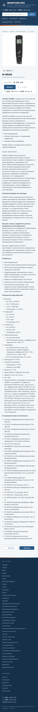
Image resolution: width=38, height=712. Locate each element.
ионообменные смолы (8, 620)
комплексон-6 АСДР (8, 623)
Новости (5, 18)
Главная (5, 31)
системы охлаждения (8, 648)
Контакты (18, 22)
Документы (23, 18)
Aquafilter (5, 565)
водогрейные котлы (8, 612)
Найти (32, 14)
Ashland (4, 567)
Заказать (10, 87)
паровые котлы (6, 639)
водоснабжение (7, 615)
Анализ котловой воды (18, 31)
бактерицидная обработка (10, 609)
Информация (6, 691)
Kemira (4, 579)
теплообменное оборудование (11, 651)
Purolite (4, 587)
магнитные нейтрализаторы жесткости (14, 628)
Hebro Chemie (6, 576)
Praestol (4, 584)
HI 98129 (7, 71)
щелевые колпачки (7, 667)
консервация (6, 626)
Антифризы (5, 598)
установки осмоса (7, 662)
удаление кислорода (8, 656)
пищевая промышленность (10, 642)
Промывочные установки (9, 606)
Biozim (4, 570)
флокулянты (5, 664)
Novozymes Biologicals (8, 581)
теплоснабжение (7, 653)
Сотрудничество (7, 22)
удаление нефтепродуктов (10, 659)
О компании (13, 18)
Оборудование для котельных (11, 603)
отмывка (4, 634)
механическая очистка (9, 631)
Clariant (4, 573)
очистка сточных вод (8, 637)
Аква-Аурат (5, 590)
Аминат (4, 592)
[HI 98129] (19, 49)
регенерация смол (7, 645)
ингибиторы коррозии (9, 617)
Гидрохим (5, 601)
